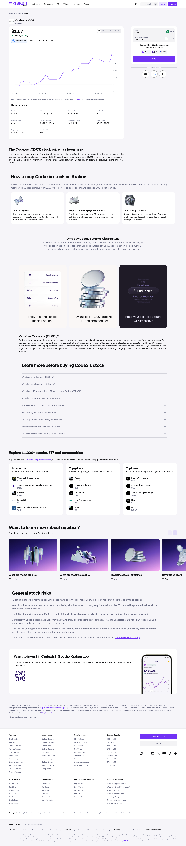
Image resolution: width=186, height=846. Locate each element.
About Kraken (48, 735)
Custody (140, 830)
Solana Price (79, 755)
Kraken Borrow (15, 769)
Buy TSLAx (78, 787)
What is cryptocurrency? (117, 783)
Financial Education (116, 779)
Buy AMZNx (79, 797)
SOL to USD (111, 752)
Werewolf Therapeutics (28, 478)
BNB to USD (112, 749)
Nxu (133, 500)
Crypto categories (81, 762)
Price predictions (81, 765)
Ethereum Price (80, 742)
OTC (133, 830)
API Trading (13, 759)
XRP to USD (111, 745)
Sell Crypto (13, 742)
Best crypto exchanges (116, 800)
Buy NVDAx (78, 783)
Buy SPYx (78, 793)
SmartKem (79, 492)
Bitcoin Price (79, 739)
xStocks (89, 830)
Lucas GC (21, 500)
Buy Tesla (45, 787)
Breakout (45, 830)
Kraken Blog (46, 745)
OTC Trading (14, 752)
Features (13, 735)
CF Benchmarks (99, 830)
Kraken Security (48, 739)
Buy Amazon (46, 793)
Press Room (46, 752)
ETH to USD (111, 742)
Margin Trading (15, 745)
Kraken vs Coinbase (115, 803)
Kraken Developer (49, 749)
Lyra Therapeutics (82, 500)
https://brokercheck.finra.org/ (52, 708)
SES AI (77, 478)
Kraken (19, 830)
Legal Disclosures (126, 841)
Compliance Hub (65, 813)
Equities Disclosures (29, 713)
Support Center (48, 765)
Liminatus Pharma (82, 485)
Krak (123, 830)
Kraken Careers (48, 742)
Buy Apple (46, 790)
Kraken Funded (15, 772)
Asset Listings (47, 759)
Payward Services (78, 830)
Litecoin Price (79, 759)
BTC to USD (111, 739)
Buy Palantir (46, 797)
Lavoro (134, 507)
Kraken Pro (27, 830)
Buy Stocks (47, 779)
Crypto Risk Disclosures (51, 713)
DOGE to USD (112, 755)
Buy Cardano (14, 797)
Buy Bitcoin (13, 783)
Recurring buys (15, 765)
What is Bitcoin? (113, 790)
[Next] (175, 532)
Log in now (77, 100)
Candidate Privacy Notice (124, 813)
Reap (108, 830)
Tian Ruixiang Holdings (142, 492)
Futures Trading (15, 749)
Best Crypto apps (114, 797)
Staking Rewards (16, 762)
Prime (128, 830)
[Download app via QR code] (162, 74)
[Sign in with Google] (154, 74)
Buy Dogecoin (14, 790)
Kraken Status (47, 762)
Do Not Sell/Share (50, 813)
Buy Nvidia (46, 783)
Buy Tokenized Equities (84, 779)
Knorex (20, 492)
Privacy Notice (24, 813)
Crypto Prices (80, 735)
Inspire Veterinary (139, 478)
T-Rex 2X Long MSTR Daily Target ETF (34, 485)
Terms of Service (80, 813)
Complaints (46, 769)
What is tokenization (115, 793)
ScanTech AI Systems (141, 485)
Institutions (13, 755)
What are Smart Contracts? (118, 787)
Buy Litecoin (14, 803)
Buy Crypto (13, 739)
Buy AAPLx (78, 790)
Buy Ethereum (14, 787)
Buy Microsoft (47, 800)
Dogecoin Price (80, 745)
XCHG (77, 507)
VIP (51, 830)
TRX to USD (111, 762)
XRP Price (78, 749)
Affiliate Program (48, 755)
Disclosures (110, 813)
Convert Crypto (114, 735)
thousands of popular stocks (38, 459)
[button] (36, 4)
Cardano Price (80, 752)
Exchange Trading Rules (95, 813)
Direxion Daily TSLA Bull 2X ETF (31, 507)
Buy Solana (13, 800)
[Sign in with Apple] (145, 74)
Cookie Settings (36, 813)
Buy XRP (12, 793)
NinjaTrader (36, 830)
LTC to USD (111, 765)
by (14, 824)
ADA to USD (112, 759)
